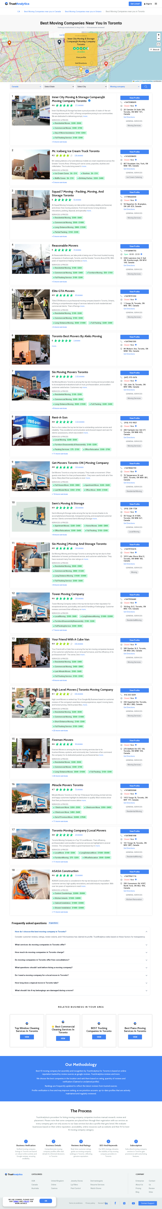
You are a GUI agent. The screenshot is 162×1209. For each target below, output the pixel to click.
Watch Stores (95, 1188)
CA (18, 11)
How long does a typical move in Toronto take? (36, 983)
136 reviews (79, 155)
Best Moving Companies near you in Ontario (83, 11)
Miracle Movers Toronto (67, 785)
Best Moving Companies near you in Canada (42, 11)
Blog (137, 1192)
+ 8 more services (59, 408)
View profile (81, 57)
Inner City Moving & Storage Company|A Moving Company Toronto (78, 99)
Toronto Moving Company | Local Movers (79, 830)
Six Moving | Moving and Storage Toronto (79, 544)
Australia (35, 1188)
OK (46, 1201)
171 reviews (81, 52)
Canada (35, 1185)
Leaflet (136, 81)
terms (16, 1201)
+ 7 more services (59, 630)
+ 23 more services (60, 731)
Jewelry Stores (77, 1181)
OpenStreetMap (147, 81)
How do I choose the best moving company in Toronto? (40, 931)
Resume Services (97, 1185)
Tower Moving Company (68, 594)
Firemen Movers (62, 740)
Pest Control (76, 1188)
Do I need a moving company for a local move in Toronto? (42, 975)
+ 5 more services (59, 142)
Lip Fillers (74, 1185)
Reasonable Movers (65, 245)
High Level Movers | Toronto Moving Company (82, 689)
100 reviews (79, 507)
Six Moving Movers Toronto (70, 372)
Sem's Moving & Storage (68, 503)
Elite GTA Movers (63, 291)
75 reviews (79, 789)
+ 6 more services (59, 327)
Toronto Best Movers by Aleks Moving (77, 336)
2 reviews (77, 340)
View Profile (135, 98)
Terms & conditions (76, 1203)
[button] (81, 69)
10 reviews (79, 875)
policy (26, 1201)
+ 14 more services (60, 494)
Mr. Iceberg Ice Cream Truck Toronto (76, 151)
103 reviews (79, 467)
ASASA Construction (65, 871)
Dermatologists (96, 1181)
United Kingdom (57, 1181)
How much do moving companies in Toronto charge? (39, 952)
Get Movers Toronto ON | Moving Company (80, 463)
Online (53, 1185)
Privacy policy (90, 1203)
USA (33, 1181)
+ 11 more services (60, 454)
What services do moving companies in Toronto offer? (40, 945)
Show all (156, 50)
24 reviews (79, 835)
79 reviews (77, 250)
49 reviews (79, 295)
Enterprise (140, 1181)
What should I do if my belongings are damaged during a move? (44, 990)
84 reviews (79, 744)
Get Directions (81, 63)
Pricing (138, 1188)
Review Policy (103, 1203)
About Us (139, 1185)
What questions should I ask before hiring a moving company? (44, 967)
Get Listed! (135, 4)
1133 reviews (79, 376)
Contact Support (147, 1203)
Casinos (54, 1188)
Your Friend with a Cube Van (70, 639)
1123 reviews (79, 422)
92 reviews (77, 200)
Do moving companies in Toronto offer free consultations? (42, 960)
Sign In (149, 4)
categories (37, 1174)
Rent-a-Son (59, 417)
